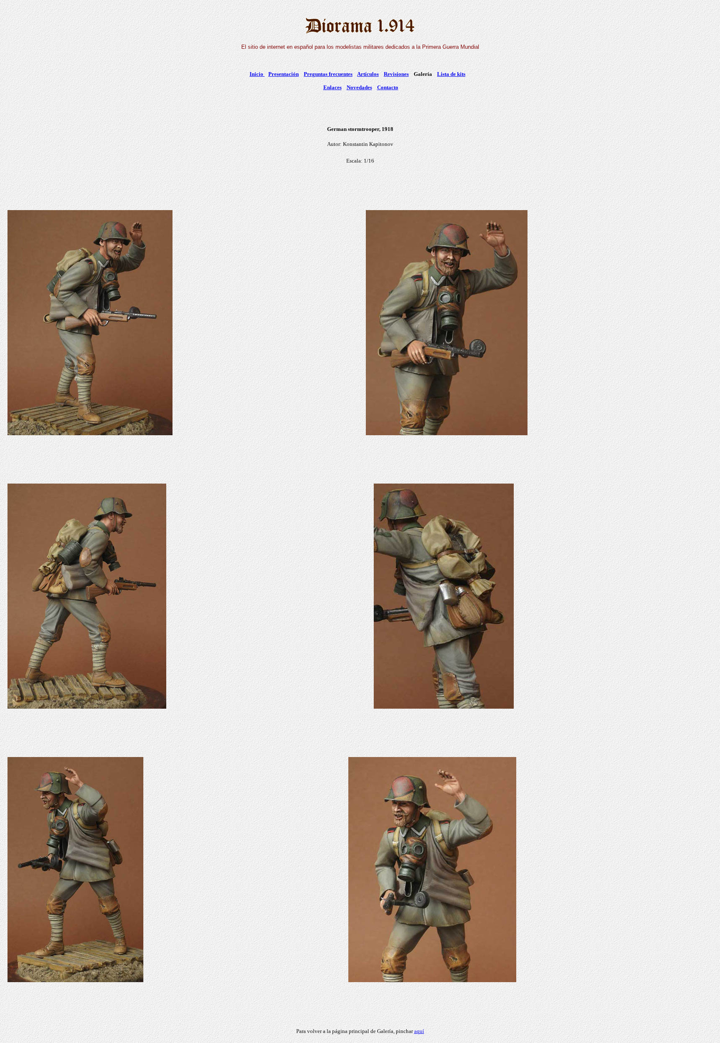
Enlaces (332, 87)
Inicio (257, 74)
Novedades (359, 87)
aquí (419, 1031)
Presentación (283, 74)
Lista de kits (451, 74)
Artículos (368, 74)
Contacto (387, 87)
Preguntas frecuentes (328, 74)
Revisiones (396, 74)
